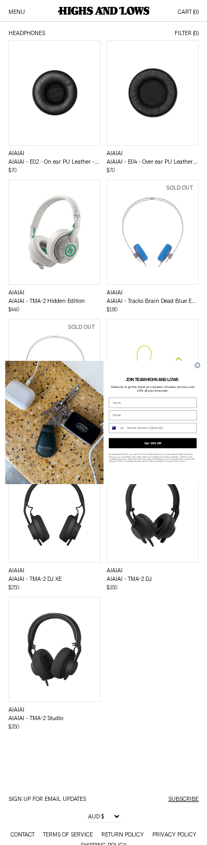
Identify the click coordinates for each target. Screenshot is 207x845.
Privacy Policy (171, 461)
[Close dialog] (197, 365)
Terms (182, 461)
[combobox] (116, 428)
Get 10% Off (152, 443)
